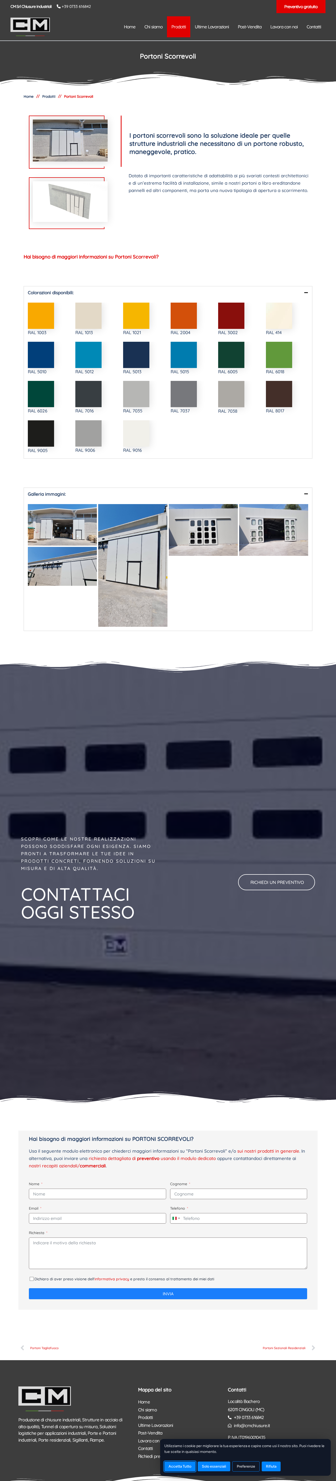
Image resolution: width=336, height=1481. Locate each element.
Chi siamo (147, 1409)
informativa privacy (111, 1279)
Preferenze (246, 1466)
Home (144, 1402)
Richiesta (36, 1232)
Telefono (177, 1208)
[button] (301, 6)
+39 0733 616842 (76, 6)
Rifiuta (271, 1466)
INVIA (168, 1293)
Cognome (178, 1184)
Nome (34, 1184)
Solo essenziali (214, 1466)
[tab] (168, 292)
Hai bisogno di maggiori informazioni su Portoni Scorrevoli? (91, 256)
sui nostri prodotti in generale (268, 1151)
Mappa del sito (154, 1389)
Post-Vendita (150, 1433)
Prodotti (48, 96)
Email (33, 1208)
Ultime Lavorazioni (155, 1425)
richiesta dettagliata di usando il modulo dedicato (152, 1158)
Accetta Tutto (180, 1466)
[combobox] (175, 1218)
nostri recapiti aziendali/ (67, 1165)
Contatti (237, 1389)
